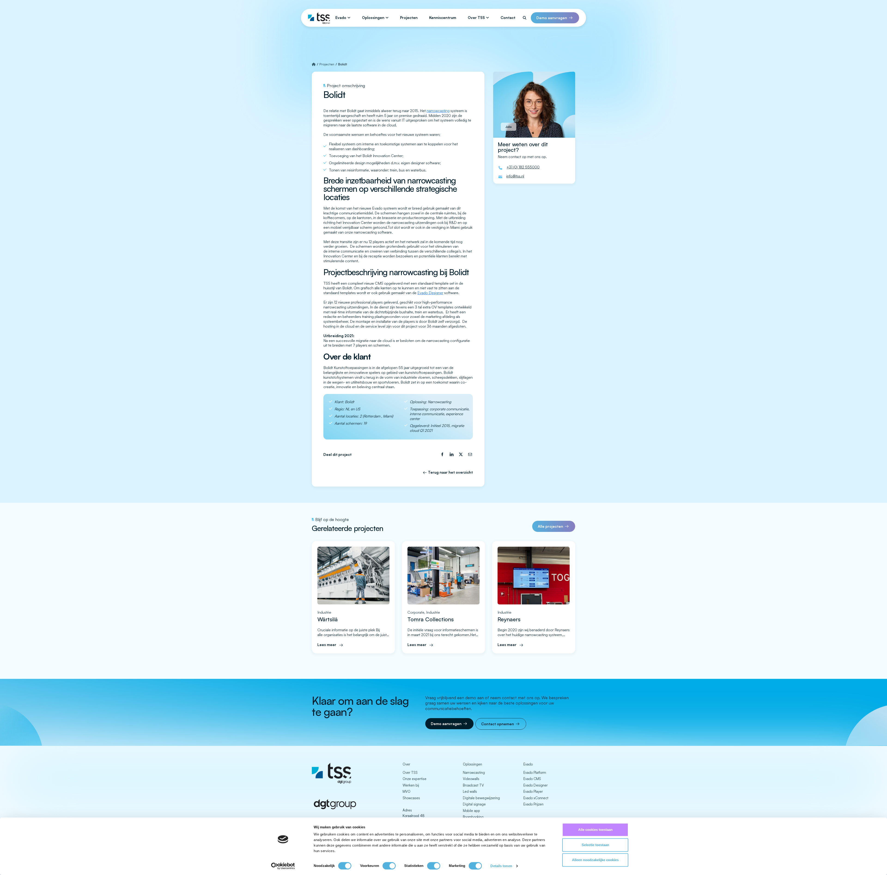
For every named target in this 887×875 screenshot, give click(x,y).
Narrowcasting (474, 772)
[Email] (470, 454)
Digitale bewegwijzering (481, 798)
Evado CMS (532, 779)
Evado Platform (534, 772)
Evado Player (533, 791)
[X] (461, 454)
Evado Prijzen (533, 804)
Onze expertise (414, 779)
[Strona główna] (314, 64)
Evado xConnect (535, 798)
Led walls (470, 791)
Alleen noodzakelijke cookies (595, 860)
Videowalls (471, 779)
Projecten (409, 17)
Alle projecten (550, 526)
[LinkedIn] (451, 454)
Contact (508, 17)
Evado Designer (430, 292)
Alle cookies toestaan (595, 830)
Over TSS (476, 17)
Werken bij (411, 785)
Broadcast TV (473, 785)
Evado (340, 17)
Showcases (411, 798)
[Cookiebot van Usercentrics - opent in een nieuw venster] (283, 866)
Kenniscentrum (442, 17)
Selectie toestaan (595, 845)
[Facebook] (442, 454)
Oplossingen (373, 17)
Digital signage (474, 804)
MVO (406, 791)
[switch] (389, 865)
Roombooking (473, 817)
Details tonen (501, 866)
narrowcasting (438, 110)
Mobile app (471, 810)
